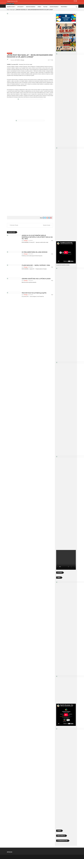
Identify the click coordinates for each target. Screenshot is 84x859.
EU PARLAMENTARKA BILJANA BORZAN (34, 252)
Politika (45, 6)
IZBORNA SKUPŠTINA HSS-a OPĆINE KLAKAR (36, 278)
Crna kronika (64, 6)
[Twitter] (76, 1)
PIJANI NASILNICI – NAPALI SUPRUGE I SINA (36, 265)
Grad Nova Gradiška (30, 6)
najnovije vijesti (11, 6)
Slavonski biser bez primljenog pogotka (34, 293)
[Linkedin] (49, 218)
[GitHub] (75, 1)
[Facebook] (74, 1)
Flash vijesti (12, 9)
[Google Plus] (47, 218)
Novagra (22, 59)
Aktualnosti (20, 6)
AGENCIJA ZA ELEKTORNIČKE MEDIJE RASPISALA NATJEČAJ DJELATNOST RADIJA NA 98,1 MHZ (37, 237)
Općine (39, 6)
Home (8, 9)
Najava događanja (54, 6)
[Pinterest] (51, 218)
